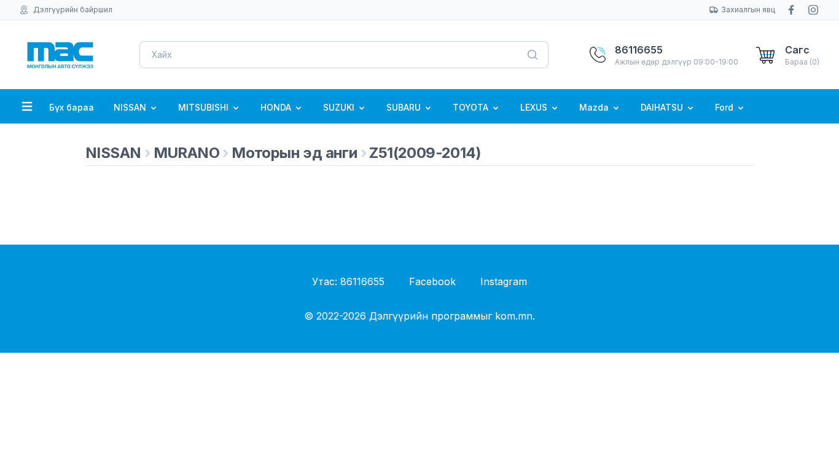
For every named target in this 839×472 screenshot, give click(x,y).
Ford (725, 107)
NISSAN (131, 107)
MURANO (186, 153)
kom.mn (514, 316)
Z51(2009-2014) (425, 153)
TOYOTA (472, 107)
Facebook (432, 281)
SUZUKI (340, 107)
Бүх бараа (71, 107)
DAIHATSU (663, 107)
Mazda (595, 107)
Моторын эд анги (294, 153)
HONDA (277, 107)
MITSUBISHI (204, 107)
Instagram (503, 281)
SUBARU (404, 107)
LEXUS (535, 107)
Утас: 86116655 (348, 281)
